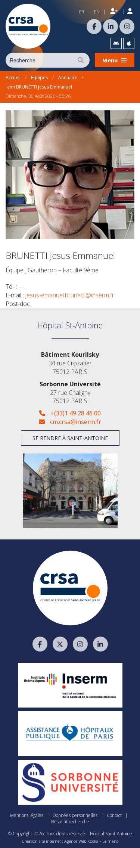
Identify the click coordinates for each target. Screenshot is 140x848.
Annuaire (67, 77)
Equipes (39, 77)
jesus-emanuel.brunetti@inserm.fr (69, 295)
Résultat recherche (70, 821)
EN (97, 11)
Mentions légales (26, 815)
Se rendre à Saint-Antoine (70, 438)
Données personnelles (75, 815)
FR (81, 11)
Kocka (93, 841)
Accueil (13, 77)
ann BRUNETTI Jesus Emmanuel (39, 87)
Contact (114, 815)
